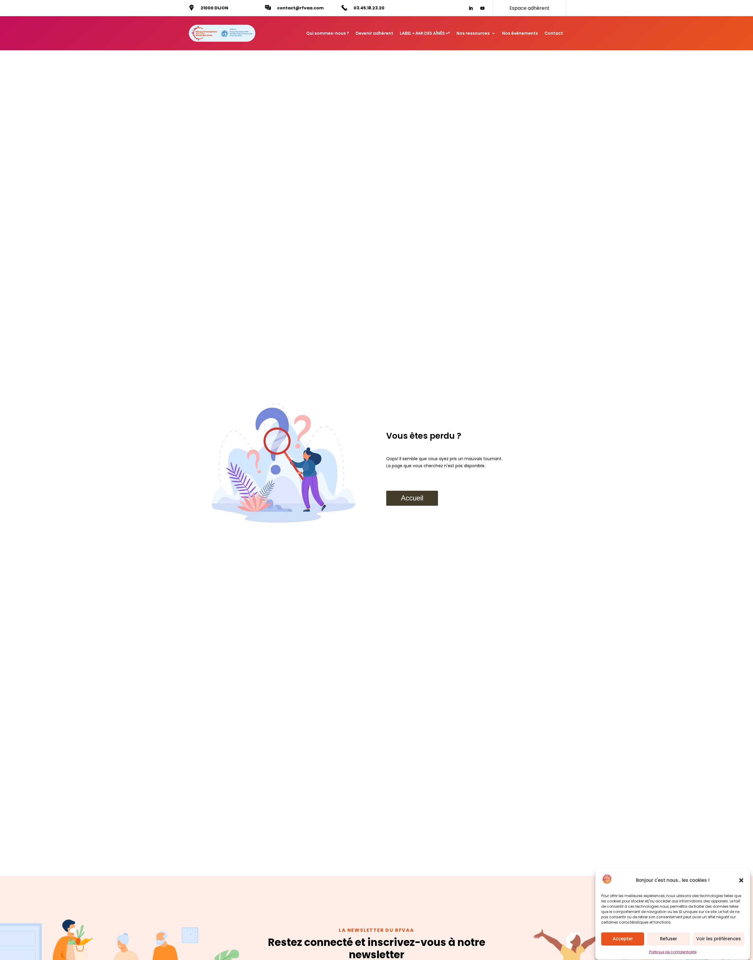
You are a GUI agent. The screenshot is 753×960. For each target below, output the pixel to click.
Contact (553, 33)
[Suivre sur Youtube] (482, 8)
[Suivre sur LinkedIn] (470, 8)
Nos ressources (473, 33)
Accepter (623, 939)
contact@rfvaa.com (300, 8)
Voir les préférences (718, 939)
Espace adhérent (529, 8)
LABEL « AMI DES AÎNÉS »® (425, 33)
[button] (741, 880)
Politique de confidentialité (673, 951)
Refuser (668, 939)
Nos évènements (520, 33)
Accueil (412, 498)
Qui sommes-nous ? (327, 33)
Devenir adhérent (374, 33)
